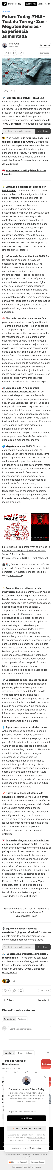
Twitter (27, 968)
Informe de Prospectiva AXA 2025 (25, 256)
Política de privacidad (34, 1140)
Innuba (17, 965)
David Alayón (14, 44)
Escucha (46, 45)
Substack (15, 1167)
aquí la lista (16, 575)
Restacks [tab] (22, 1019)
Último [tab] (20, 1053)
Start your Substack (19, 1162)
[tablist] (14, 1019)
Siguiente (42, 1000)
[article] (26, 1066)
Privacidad (27, 1154)
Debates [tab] (29, 1053)
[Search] (48, 1053)
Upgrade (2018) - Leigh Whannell (30, 558)
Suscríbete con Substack (28, 1128)
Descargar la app (37, 1162)
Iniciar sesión (44, 4)
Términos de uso (35, 1135)
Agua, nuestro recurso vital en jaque (26, 727)
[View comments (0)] (14, 53)
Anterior (10, 1000)
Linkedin (17, 968)
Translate (8, 11)
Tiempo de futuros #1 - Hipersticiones (15, 1062)
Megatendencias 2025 (19, 446)
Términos (35, 1154)
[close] (45, 1077)
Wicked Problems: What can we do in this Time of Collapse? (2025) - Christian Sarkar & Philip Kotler (26, 550)
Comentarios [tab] (9, 1019)
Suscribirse (31, 4)
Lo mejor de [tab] (9, 1053)
